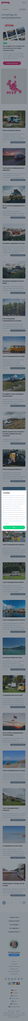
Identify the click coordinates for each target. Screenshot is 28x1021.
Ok (14, 527)
